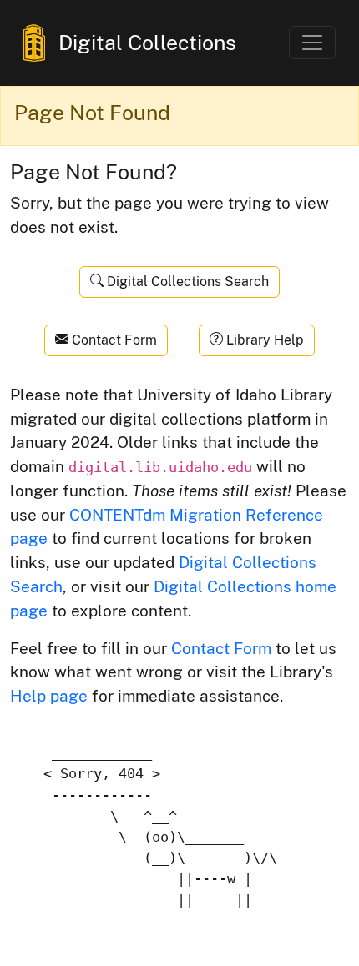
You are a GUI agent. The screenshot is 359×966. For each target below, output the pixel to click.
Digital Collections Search (186, 281)
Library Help (263, 340)
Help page (49, 696)
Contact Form (112, 340)
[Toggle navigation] (312, 42)
